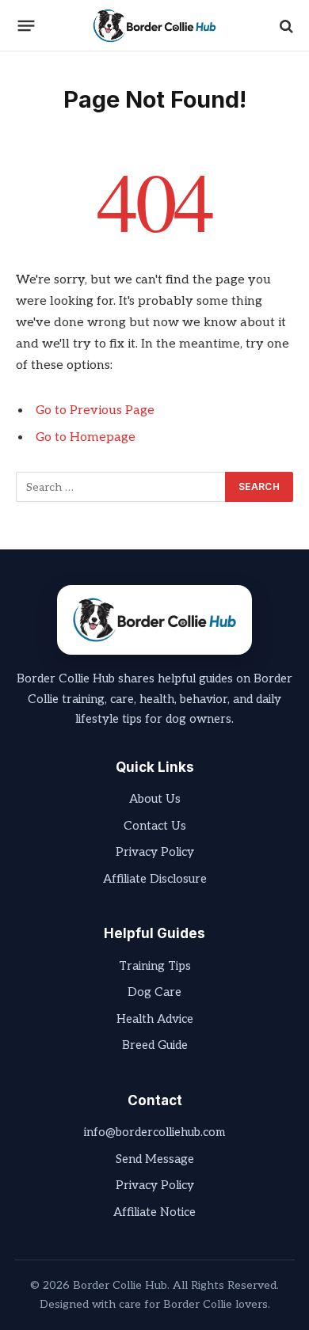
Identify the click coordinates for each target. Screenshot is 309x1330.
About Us (155, 799)
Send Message (155, 1159)
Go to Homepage (85, 437)
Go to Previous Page (95, 410)
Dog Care (154, 992)
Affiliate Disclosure (155, 879)
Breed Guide (155, 1045)
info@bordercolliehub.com (154, 1132)
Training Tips (155, 966)
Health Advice (154, 1019)
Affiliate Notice (154, 1212)
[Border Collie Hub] (154, 25)
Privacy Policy (155, 852)
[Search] (285, 26)
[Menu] (26, 26)
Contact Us (155, 826)
